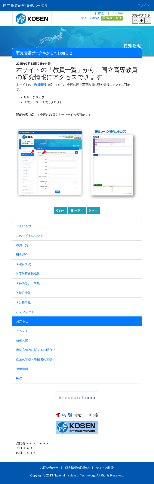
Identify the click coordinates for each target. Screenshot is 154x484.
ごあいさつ (23, 226)
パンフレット (25, 311)
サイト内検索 (90, 18)
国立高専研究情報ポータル (25, 5)
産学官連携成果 (29, 273)
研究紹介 (22, 254)
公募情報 (24, 302)
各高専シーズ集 (29, 283)
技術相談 (22, 340)
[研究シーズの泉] (77, 414)
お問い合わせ (49, 467)
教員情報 (40, 84)
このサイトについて (29, 235)
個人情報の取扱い (77, 467)
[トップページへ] (32, 17)
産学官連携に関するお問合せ (35, 349)
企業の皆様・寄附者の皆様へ (35, 359)
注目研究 (24, 264)
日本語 (99, 13)
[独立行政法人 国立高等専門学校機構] (77, 427)
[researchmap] (77, 397)
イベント (22, 330)
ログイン (143, 5)
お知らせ (22, 321)
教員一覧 (22, 245)
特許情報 (24, 292)
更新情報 (22, 368)
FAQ (19, 378)
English (118, 13)
